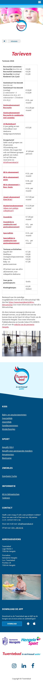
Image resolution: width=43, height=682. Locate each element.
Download (12, 624)
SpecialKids (8, 233)
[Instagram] (14, 666)
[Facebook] (32, 666)
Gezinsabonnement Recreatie (11, 106)
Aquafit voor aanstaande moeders (17, 450)
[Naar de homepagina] (4, 41)
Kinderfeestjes (8, 429)
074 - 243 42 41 (17, 528)
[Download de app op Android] (28, 624)
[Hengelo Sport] (31, 641)
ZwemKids (6, 422)
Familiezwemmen (10, 425)
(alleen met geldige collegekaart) (13, 208)
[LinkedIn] (24, 666)
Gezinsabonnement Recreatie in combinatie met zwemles (13, 115)
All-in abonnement (11, 172)
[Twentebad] (21, 28)
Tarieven (6, 497)
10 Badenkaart (9, 124)
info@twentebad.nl (10, 162)
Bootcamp (6, 458)
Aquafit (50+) (8, 447)
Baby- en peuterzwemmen (14, 414)
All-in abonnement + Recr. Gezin (11, 185)
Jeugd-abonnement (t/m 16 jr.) (11, 198)
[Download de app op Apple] (34, 624)
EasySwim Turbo (9, 476)
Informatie (14, 41)
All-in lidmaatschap (10, 494)
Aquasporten (8, 454)
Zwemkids (7, 217)
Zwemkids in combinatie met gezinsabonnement (11, 224)
